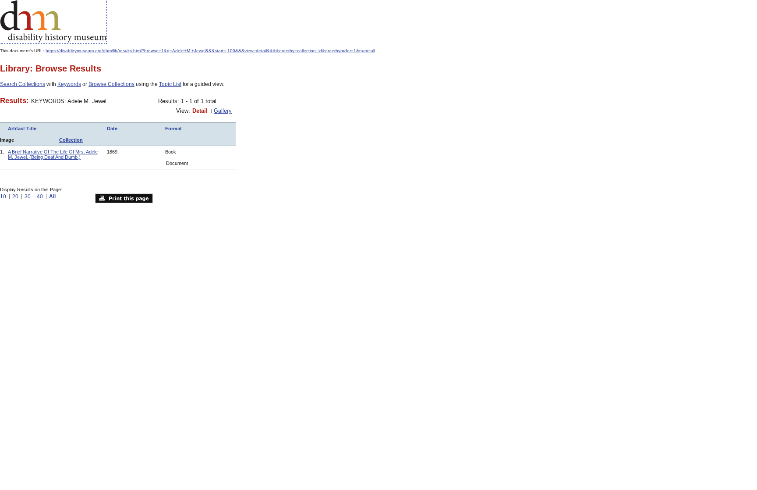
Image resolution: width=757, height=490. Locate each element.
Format (173, 128)
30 (28, 196)
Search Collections (22, 84)
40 (40, 196)
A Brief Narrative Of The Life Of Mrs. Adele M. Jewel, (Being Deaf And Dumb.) (53, 154)
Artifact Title (22, 128)
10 (3, 196)
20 (15, 196)
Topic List (170, 84)
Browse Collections (111, 84)
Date (112, 128)
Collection (71, 140)
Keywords (69, 84)
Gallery (223, 110)
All (52, 196)
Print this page (124, 198)
